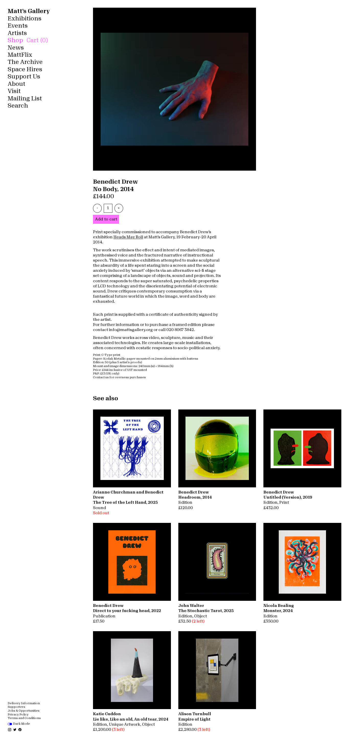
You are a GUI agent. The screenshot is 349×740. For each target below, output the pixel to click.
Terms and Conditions (24, 718)
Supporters (16, 707)
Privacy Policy (18, 714)
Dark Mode (21, 723)
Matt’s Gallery (29, 11)
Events (18, 26)
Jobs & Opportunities (24, 710)
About (16, 84)
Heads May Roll (128, 237)
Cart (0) (37, 40)
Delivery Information (24, 703)
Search (18, 106)
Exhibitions (24, 18)
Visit (14, 91)
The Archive (25, 62)
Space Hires (25, 69)
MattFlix (20, 55)
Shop (15, 40)
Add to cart (106, 219)
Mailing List (25, 98)
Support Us (24, 76)
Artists (17, 33)
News (16, 48)
